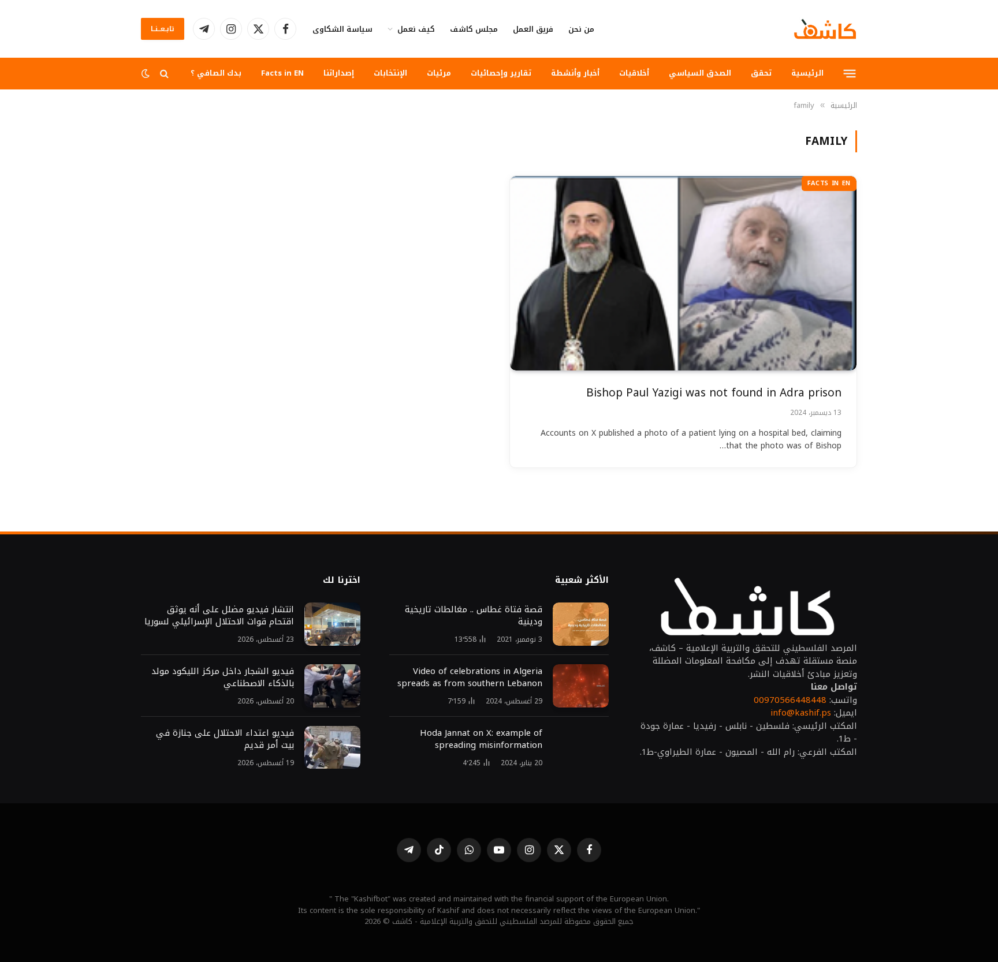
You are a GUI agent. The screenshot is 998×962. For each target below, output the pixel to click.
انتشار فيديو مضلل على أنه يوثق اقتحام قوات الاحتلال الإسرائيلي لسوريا (219, 616)
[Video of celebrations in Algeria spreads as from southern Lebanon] (581, 686)
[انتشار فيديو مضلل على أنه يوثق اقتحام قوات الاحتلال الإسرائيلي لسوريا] (332, 624)
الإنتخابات (390, 73)
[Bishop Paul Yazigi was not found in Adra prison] (683, 273)
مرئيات (439, 73)
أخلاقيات (634, 73)
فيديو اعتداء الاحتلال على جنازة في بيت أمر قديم (225, 739)
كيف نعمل (416, 29)
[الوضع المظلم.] (146, 73)
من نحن (581, 29)
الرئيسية (807, 73)
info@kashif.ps (800, 713)
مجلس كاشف (474, 29)
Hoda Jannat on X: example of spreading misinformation (481, 739)
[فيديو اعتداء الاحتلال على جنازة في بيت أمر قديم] (332, 747)
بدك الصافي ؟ (216, 73)
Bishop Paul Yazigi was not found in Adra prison (713, 393)
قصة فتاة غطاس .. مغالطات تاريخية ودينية (473, 616)
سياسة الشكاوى (342, 29)
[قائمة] (850, 73)
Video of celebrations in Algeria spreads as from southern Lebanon (469, 677)
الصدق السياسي (700, 73)
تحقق (761, 73)
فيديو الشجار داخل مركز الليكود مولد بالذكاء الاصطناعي (222, 677)
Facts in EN (282, 73)
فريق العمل (533, 29)
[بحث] (164, 74)
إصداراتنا (338, 73)
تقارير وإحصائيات (501, 73)
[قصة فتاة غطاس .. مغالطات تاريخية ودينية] (581, 624)
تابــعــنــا (162, 29)
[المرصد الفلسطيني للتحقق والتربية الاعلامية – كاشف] (825, 29)
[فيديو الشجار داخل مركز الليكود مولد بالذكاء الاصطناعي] (332, 686)
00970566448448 (790, 700)
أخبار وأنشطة (575, 73)
